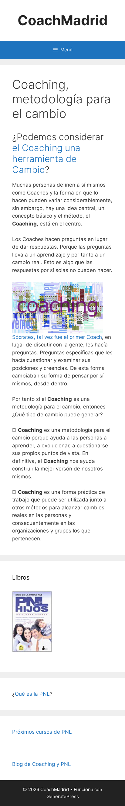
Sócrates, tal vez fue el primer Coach (57, 337)
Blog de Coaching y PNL (41, 764)
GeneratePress (62, 796)
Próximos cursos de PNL (42, 732)
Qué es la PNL (32, 694)
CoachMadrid (63, 20)
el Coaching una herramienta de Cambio (46, 158)
